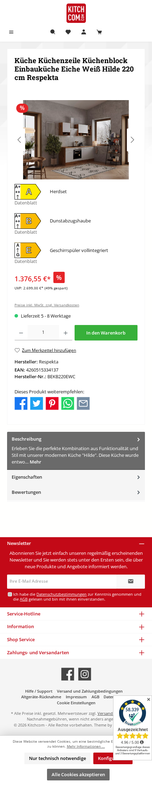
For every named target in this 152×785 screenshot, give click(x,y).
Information (20, 626)
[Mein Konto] (84, 32)
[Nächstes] (132, 139)
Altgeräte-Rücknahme (41, 696)
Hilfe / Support (38, 691)
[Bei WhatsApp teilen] (68, 403)
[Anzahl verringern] (21, 333)
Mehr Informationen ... (86, 746)
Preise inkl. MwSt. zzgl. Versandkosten (46, 305)
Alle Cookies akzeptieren (78, 774)
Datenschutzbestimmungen (61, 594)
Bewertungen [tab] (26, 492)
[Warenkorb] (99, 32)
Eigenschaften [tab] (27, 477)
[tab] (76, 451)
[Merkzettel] (68, 32)
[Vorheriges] (19, 139)
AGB (24, 599)
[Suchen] (53, 32)
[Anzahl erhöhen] (65, 333)
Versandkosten (111, 713)
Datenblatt (25, 203)
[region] (76, 139)
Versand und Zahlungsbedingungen (90, 691)
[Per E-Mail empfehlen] (83, 403)
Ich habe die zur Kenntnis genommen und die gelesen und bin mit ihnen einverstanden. (77, 596)
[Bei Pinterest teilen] (52, 403)
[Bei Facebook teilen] (21, 403)
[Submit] (131, 582)
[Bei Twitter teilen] (37, 403)
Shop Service (21, 639)
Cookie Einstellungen (76, 702)
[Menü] (11, 32)
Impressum (76, 696)
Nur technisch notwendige (57, 758)
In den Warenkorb (105, 333)
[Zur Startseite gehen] (76, 13)
